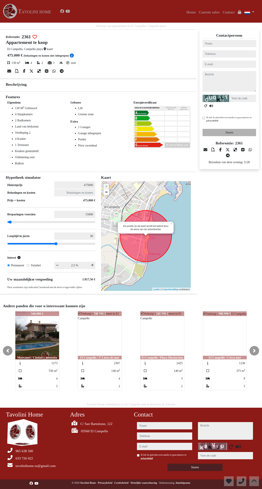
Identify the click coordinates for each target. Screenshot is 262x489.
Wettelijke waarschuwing (144, 482)
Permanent (17, 265)
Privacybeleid (105, 482)
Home (191, 12)
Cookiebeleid (121, 482)
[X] (32, 71)
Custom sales (209, 12)
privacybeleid (212, 120)
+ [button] (106, 186)
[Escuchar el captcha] (211, 106)
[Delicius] (39, 71)
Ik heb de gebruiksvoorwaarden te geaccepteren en (229, 119)
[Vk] (47, 71)
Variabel (36, 265)
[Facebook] (62, 11)
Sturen (229, 132)
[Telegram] (61, 71)
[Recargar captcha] (206, 106)
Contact (229, 12)
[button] (7, 351)
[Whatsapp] (54, 71)
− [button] (106, 192)
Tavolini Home (88, 482)
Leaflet (156, 289)
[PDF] (17, 71)
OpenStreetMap (170, 289)
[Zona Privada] (239, 12)
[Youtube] (68, 11)
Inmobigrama (183, 482)
